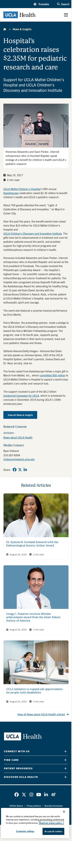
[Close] (64, 811)
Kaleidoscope (11, 193)
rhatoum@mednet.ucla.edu (19, 459)
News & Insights (22, 29)
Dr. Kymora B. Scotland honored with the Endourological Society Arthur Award (32, 544)
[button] (41, 4)
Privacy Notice (34, 805)
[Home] (4, 29)
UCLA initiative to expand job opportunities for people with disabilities (34, 691)
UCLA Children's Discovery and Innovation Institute (32, 233)
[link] (14, 469)
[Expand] (65, 751)
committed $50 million (52, 375)
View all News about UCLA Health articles (41, 714)
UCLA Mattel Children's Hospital (22, 189)
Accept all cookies (53, 831)
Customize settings (25, 831)
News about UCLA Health (17, 437)
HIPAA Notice (16, 805)
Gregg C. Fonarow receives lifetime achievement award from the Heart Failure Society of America (33, 617)
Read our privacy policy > (51, 822)
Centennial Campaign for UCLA (21, 395)
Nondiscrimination (53, 805)
